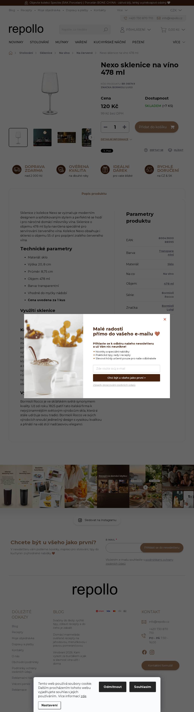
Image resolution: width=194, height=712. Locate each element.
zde (83, 696)
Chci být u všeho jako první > (126, 377)
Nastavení (49, 705)
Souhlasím (142, 687)
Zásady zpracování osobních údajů (114, 384)
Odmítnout (113, 687)
